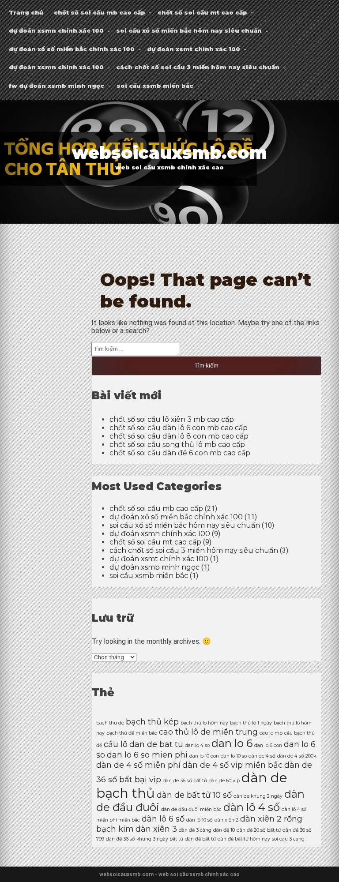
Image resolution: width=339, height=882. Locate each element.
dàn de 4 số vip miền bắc (232, 765)
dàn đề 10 (224, 830)
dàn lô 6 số (163, 819)
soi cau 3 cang (288, 839)
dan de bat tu (156, 744)
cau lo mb (271, 733)
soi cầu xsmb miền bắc (155, 85)
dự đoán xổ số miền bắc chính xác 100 (72, 49)
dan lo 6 (231, 743)
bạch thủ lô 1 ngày (251, 723)
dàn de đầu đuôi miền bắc (191, 809)
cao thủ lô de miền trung (208, 732)
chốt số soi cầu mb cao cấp (99, 12)
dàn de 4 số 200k (296, 756)
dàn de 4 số (262, 756)
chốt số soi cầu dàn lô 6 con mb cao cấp (178, 428)
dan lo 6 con (268, 745)
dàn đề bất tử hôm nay (244, 839)
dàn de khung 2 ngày (258, 796)
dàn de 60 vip (224, 781)
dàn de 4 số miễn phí (138, 765)
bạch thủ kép (152, 722)
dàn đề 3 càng (195, 830)
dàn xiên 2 (226, 820)
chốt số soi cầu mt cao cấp (202, 12)
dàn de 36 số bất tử (185, 781)
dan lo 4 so (197, 745)
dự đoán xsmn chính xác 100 (56, 30)
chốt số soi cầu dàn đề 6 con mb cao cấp (179, 453)
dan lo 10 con (204, 756)
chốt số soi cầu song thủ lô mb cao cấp (177, 444)
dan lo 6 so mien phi (147, 755)
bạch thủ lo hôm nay (204, 723)
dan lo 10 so (234, 756)
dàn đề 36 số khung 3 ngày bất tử (144, 839)
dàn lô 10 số (199, 820)
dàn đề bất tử (200, 839)
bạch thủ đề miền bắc (131, 733)
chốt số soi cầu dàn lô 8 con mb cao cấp (179, 436)
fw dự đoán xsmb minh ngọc (56, 85)
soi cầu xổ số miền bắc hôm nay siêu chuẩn (189, 30)
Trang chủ (26, 12)
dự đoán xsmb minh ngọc (154, 567)
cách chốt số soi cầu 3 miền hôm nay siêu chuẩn (197, 67)
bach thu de (110, 723)
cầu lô (116, 744)
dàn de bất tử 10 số (194, 795)
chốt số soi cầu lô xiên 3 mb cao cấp (171, 419)
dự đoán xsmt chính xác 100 (193, 49)
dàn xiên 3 (156, 829)
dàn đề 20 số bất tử (259, 830)
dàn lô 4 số (251, 807)
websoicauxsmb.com (169, 153)
